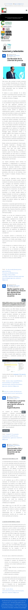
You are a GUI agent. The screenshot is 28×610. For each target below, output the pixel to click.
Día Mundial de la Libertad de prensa (15, 59)
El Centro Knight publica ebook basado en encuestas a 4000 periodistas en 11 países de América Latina (14, 18)
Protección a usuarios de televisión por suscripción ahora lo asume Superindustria (16, 404)
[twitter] (14, 1)
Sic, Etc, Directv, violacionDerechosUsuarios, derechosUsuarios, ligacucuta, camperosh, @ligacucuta (13, 590)
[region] (14, 17)
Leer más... (6, 430)
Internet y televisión (14, 55)
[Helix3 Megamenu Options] (26, 10)
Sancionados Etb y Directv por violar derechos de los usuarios (14, 451)
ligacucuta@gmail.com (19, 4)
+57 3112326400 (9, 4)
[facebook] (13, 1)
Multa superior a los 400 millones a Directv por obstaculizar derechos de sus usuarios (16, 292)
